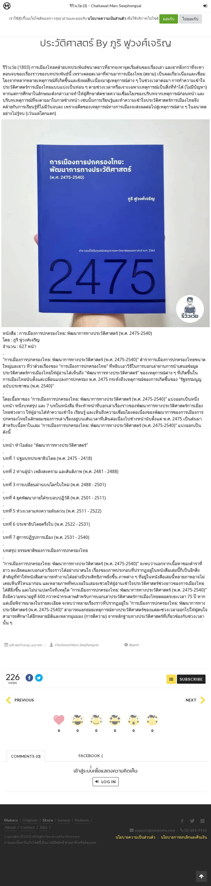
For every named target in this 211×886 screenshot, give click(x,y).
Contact (28, 827)
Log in (108, 781)
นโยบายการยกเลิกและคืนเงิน (184, 837)
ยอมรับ (168, 18)
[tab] (26, 755)
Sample (64, 820)
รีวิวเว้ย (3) (78, 5)
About (10, 827)
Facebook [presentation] (91, 757)
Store (38, 6)
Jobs (44, 827)
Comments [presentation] (26, 756)
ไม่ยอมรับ (190, 18)
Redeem (82, 820)
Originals (30, 820)
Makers (19, 6)
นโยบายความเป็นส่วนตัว (107, 18)
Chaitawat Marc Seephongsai (116, 5)
